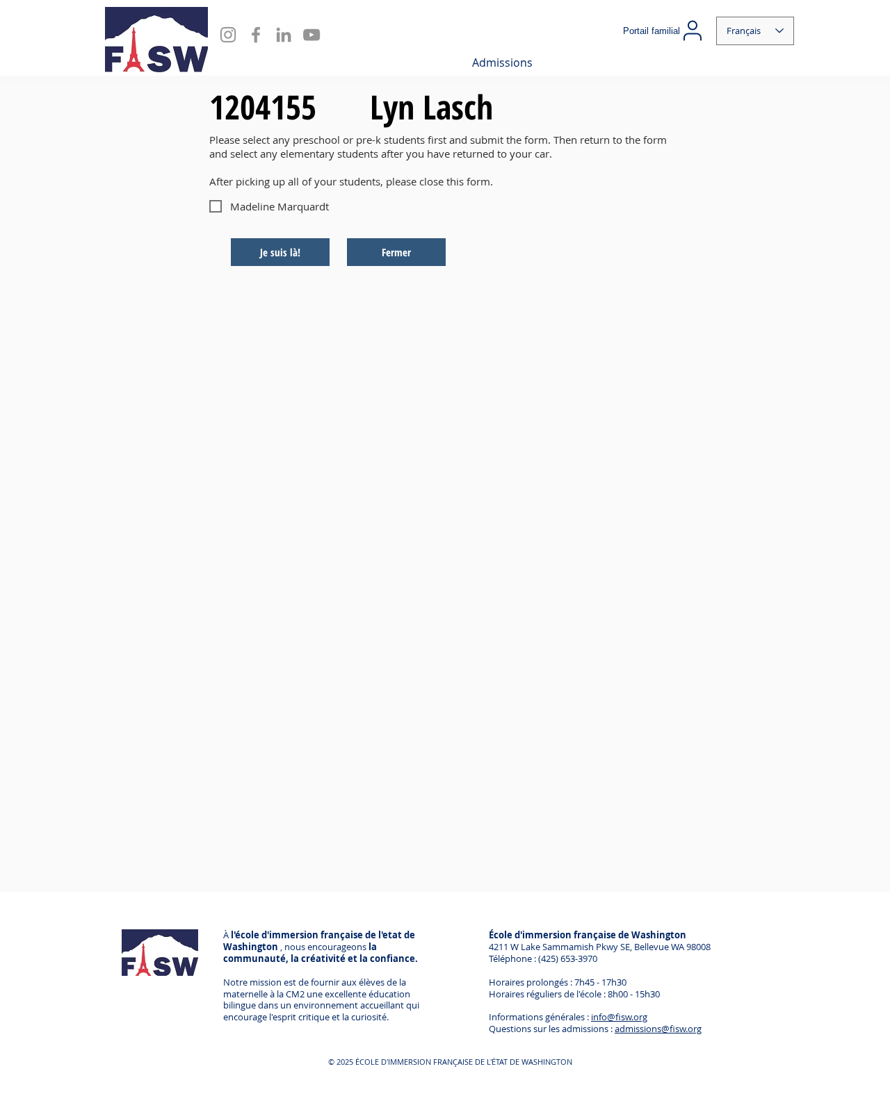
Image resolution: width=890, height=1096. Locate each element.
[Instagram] (228, 34)
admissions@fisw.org (658, 1028)
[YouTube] (311, 34)
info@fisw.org (619, 1017)
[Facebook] (255, 34)
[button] (502, 62)
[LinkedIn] (283, 34)
